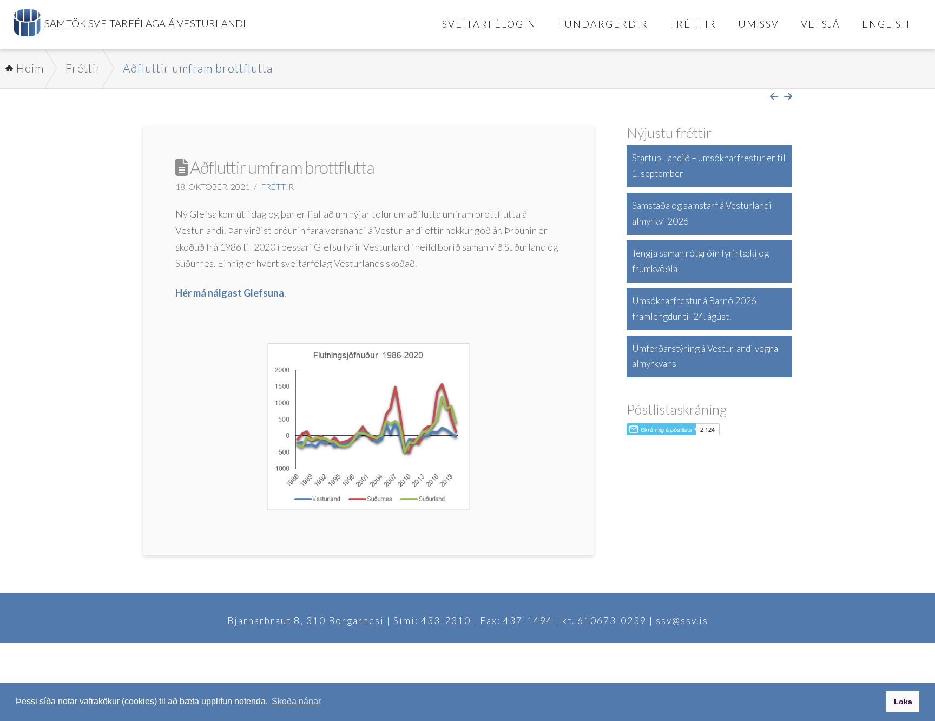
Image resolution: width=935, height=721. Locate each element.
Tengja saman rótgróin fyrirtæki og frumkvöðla (700, 260)
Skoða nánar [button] (296, 701)
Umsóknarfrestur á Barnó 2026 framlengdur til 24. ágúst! (694, 308)
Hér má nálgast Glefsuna (229, 293)
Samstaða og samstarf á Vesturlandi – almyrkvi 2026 (705, 213)
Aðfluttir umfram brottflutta (198, 68)
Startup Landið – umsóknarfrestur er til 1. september (709, 165)
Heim (30, 68)
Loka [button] (903, 701)
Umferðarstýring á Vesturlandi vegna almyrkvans (705, 356)
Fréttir (83, 68)
